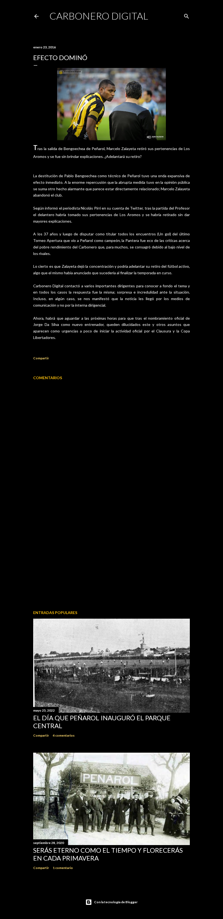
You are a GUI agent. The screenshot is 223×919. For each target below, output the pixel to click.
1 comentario (63, 868)
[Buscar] (186, 15)
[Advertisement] (111, 559)
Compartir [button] (41, 358)
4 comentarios (64, 735)
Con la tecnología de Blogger (116, 902)
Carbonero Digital (98, 16)
